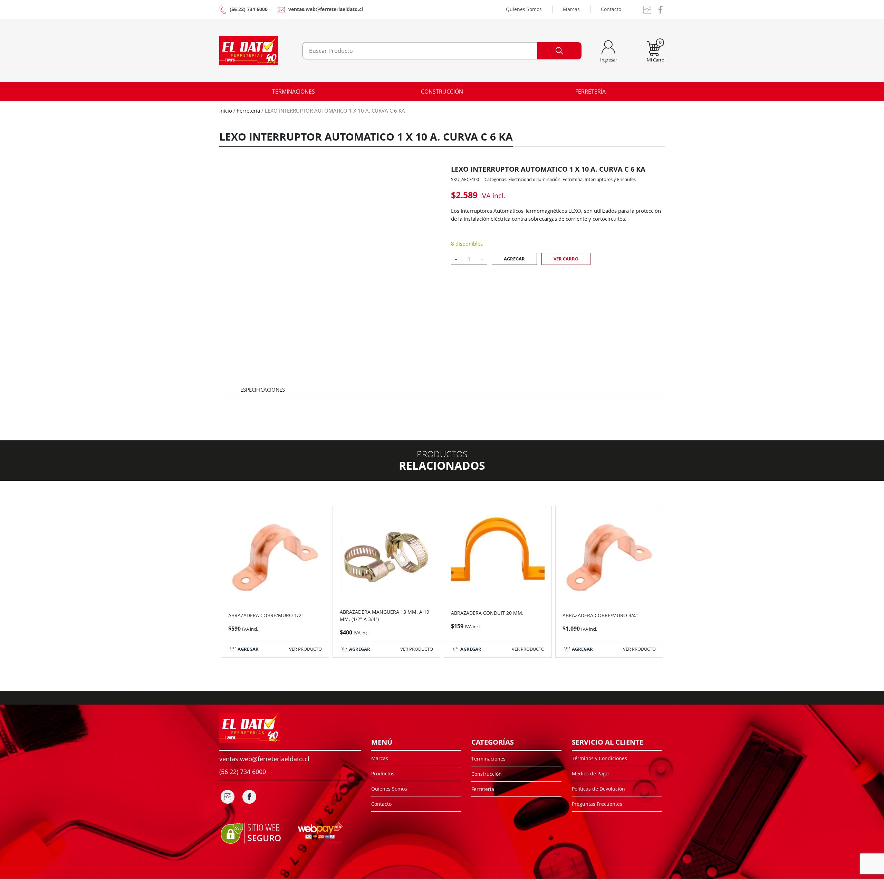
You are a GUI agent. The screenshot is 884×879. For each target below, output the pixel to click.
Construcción (442, 91)
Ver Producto (305, 649)
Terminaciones (293, 91)
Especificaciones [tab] (262, 389)
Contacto (611, 9)
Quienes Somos (524, 9)
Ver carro (566, 259)
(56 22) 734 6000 (249, 9)
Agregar (514, 259)
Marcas (571, 9)
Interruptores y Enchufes (610, 179)
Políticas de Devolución (598, 788)
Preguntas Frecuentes (597, 804)
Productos (382, 773)
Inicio (225, 110)
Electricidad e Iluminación (534, 179)
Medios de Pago (590, 773)
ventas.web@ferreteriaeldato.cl (325, 9)
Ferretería (590, 91)
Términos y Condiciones (599, 758)
